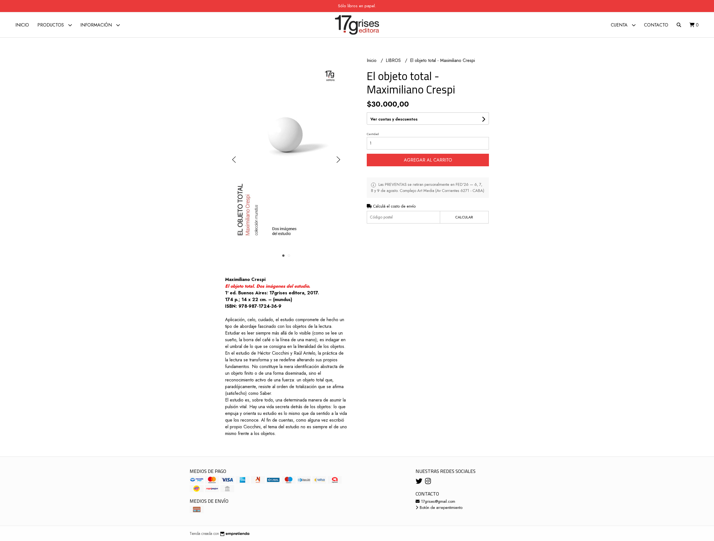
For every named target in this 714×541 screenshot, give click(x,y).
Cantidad (373, 134)
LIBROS (394, 60)
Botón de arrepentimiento (440, 507)
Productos (51, 25)
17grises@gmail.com (437, 501)
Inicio (22, 25)
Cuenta (620, 25)
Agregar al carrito (428, 160)
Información (96, 25)
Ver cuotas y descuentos (394, 119)
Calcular (464, 217)
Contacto (656, 25)
